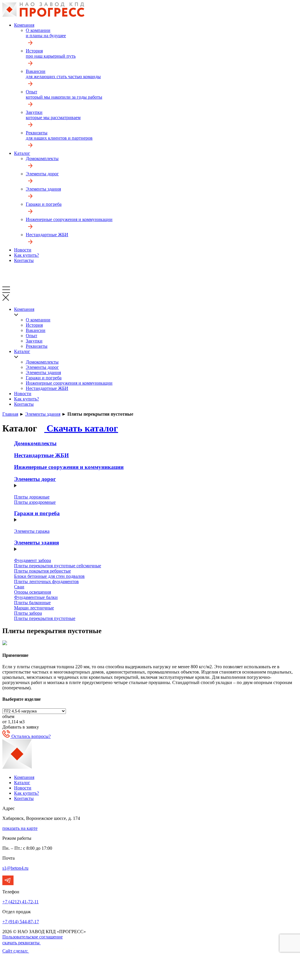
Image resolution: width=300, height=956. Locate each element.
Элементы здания (43, 188)
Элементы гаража (32, 531)
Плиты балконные (32, 602)
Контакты (24, 260)
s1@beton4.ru (15, 868)
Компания (24, 25)
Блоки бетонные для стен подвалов (49, 576)
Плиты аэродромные (35, 502)
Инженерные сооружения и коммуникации (69, 219)
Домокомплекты (42, 158)
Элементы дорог (42, 173)
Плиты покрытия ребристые (42, 570)
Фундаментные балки (36, 597)
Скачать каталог (81, 428)
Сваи (19, 586)
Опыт (64, 94)
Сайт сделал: (15, 950)
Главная (10, 414)
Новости (22, 249)
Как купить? (26, 255)
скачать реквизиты (21, 942)
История (51, 53)
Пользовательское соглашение (32, 936)
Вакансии (63, 74)
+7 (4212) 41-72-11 (20, 901)
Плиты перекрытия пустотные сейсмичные (57, 565)
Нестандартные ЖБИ (47, 234)
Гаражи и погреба (44, 204)
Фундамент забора (32, 560)
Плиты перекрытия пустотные (44, 618)
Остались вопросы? (30, 736)
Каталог (22, 153)
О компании (46, 33)
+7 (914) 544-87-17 (20, 921)
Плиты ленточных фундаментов (46, 581)
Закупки (53, 115)
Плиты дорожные (32, 496)
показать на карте (20, 828)
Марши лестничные (34, 607)
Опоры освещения (32, 592)
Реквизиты (59, 135)
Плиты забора (28, 613)
